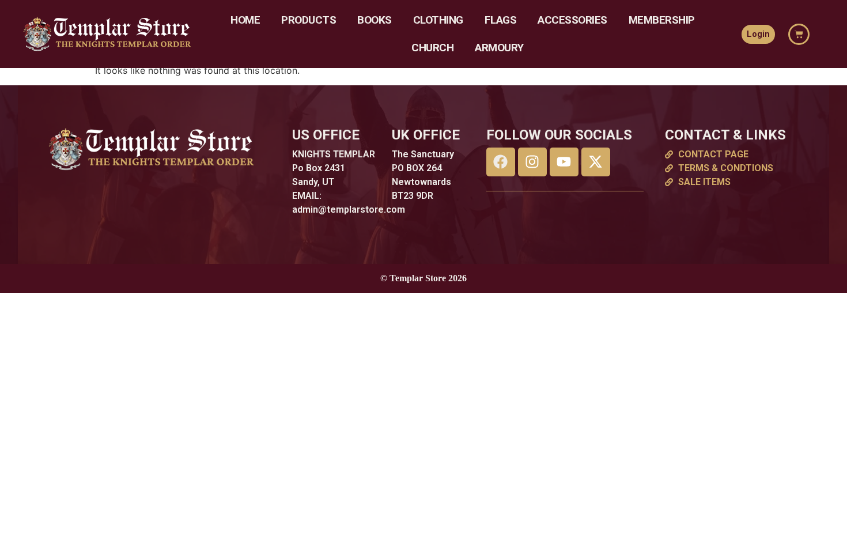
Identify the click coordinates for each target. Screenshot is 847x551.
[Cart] (799, 34)
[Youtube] (564, 162)
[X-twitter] (595, 162)
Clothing (438, 20)
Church (432, 47)
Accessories (572, 20)
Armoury (499, 47)
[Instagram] (532, 162)
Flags (501, 20)
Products (308, 20)
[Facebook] (500, 162)
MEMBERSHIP (662, 20)
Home (245, 20)
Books (374, 20)
